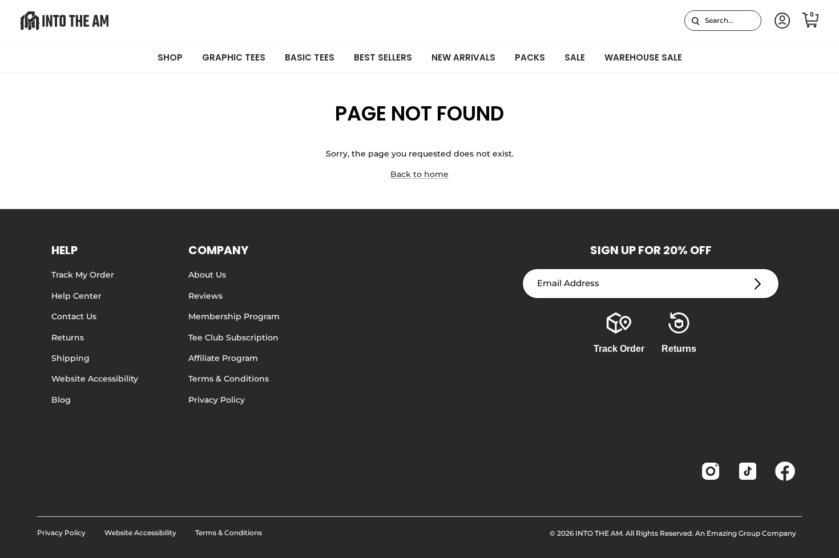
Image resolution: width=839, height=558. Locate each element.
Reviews (205, 296)
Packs (530, 57)
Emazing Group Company (751, 533)
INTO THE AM (598, 533)
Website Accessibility (94, 379)
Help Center (76, 296)
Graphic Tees (233, 57)
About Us (207, 275)
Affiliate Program (223, 358)
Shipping (70, 358)
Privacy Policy (216, 400)
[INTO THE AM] (64, 20)
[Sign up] (758, 283)
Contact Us (73, 316)
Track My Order (82, 275)
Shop (170, 57)
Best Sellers (383, 57)
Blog (61, 400)
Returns (67, 337)
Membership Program (234, 316)
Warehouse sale (643, 57)
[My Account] (780, 21)
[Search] (695, 20)
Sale (574, 57)
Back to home (419, 174)
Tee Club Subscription (233, 337)
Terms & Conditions (228, 379)
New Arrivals (463, 57)
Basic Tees (309, 57)
